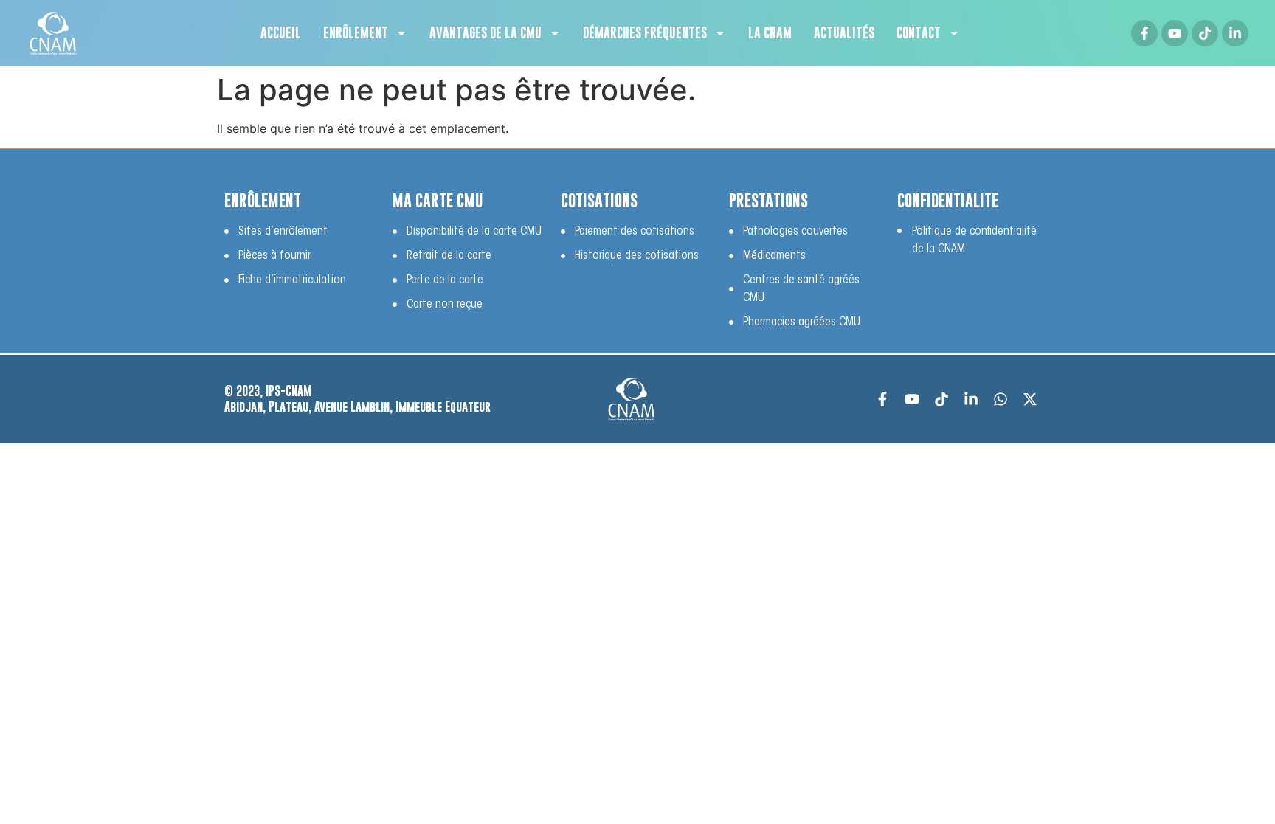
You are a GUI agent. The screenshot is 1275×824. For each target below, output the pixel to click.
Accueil (280, 33)
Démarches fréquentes (645, 33)
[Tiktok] (1205, 33)
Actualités (844, 33)
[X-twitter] (1030, 399)
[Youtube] (1174, 33)
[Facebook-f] (1144, 33)
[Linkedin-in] (1235, 33)
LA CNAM (770, 33)
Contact (918, 33)
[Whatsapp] (1000, 399)
